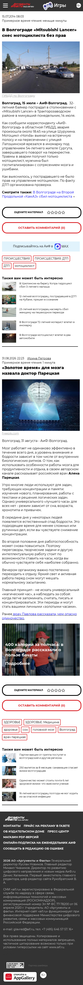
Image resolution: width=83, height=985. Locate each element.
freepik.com (10, 433)
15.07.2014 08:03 (13, 16)
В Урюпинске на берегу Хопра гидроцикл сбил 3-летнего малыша (45, 285)
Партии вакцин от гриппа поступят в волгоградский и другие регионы (42, 756)
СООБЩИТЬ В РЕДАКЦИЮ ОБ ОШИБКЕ (33, 848)
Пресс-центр (58, 831)
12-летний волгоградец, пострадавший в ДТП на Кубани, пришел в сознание (48, 298)
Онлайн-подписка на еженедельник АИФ (39, 843)
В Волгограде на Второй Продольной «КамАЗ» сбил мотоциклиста (38, 194)
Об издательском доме (23, 831)
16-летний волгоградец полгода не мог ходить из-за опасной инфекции (48, 795)
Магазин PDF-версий (21, 837)
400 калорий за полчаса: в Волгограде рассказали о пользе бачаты (34, 649)
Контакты (12, 826)
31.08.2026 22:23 (13, 358)
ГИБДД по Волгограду (18, 96)
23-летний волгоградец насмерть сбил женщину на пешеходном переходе (43, 311)
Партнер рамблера (38, 965)
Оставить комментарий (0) (41, 228)
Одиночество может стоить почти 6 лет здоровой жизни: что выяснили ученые (44, 782)
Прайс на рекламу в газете (47, 826)
